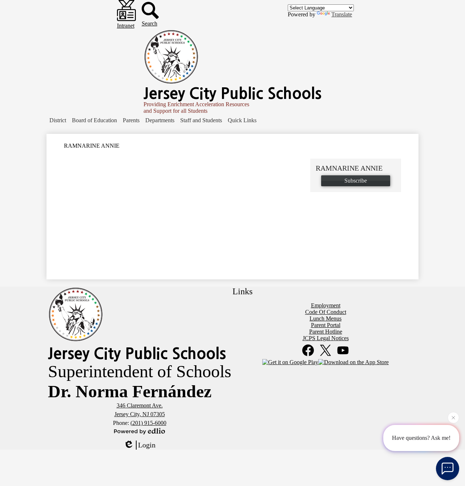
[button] (57, 120)
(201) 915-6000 (148, 423)
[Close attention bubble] (453, 418)
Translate (341, 14)
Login (146, 445)
